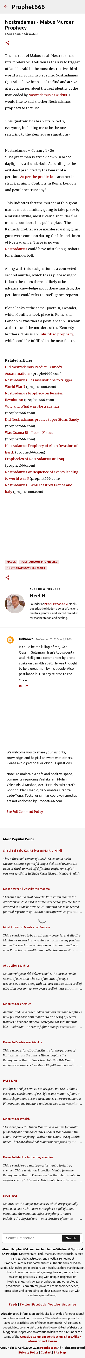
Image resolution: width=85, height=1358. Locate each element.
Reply (23, 686)
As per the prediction (37, 177)
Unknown (26, 639)
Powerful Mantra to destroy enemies (28, 1157)
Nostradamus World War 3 (26, 568)
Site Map (60, 1352)
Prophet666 (28, 6)
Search (71, 1238)
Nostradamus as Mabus (47, 95)
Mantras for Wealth (16, 1119)
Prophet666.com (56, 604)
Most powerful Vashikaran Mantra (26, 889)
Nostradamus (16, 249)
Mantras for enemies (17, 1004)
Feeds (13, 1304)
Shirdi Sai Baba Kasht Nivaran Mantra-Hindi (32, 850)
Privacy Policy (29, 1352)
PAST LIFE (10, 1080)
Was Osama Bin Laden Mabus (29, 433)
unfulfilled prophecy (56, 334)
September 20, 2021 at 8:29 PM (53, 639)
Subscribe (69, 1304)
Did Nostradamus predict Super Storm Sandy (42, 419)
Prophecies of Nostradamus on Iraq (34, 459)
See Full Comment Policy (25, 811)
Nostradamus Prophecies (38, 562)
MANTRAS (10, 1195)
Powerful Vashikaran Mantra (22, 1042)
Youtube (54, 1304)
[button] (7, 43)
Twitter (25, 1304)
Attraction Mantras (16, 965)
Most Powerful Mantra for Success (26, 927)
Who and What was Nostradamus (32, 406)
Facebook (39, 1304)
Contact (46, 1352)
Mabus (11, 562)
